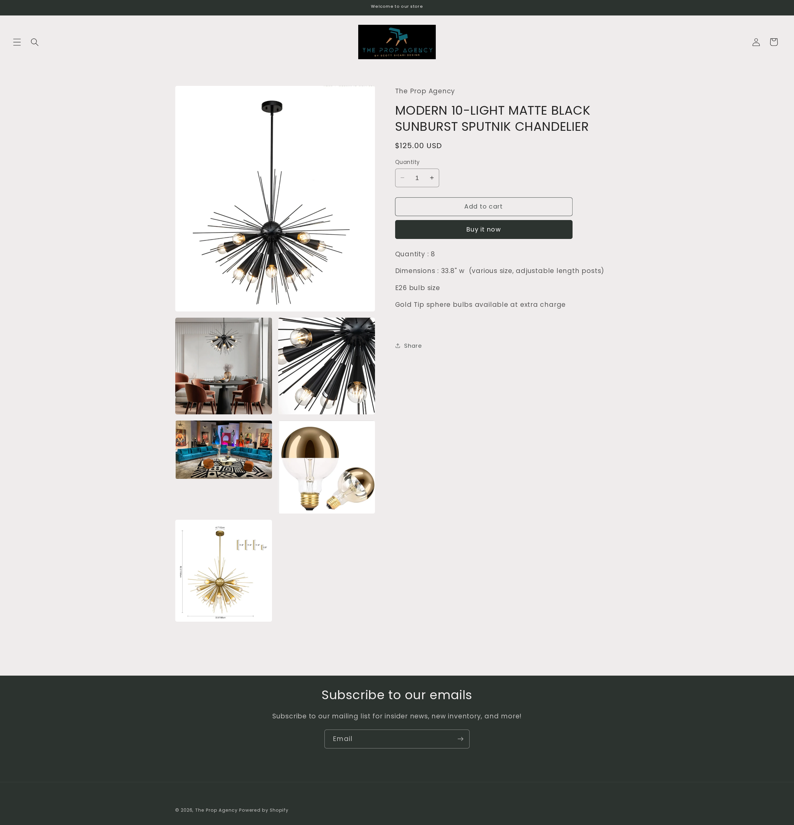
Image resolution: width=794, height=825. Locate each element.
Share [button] (413, 345)
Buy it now (483, 229)
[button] (17, 42)
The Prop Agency (217, 810)
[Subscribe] (460, 739)
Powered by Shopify (263, 810)
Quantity (407, 162)
